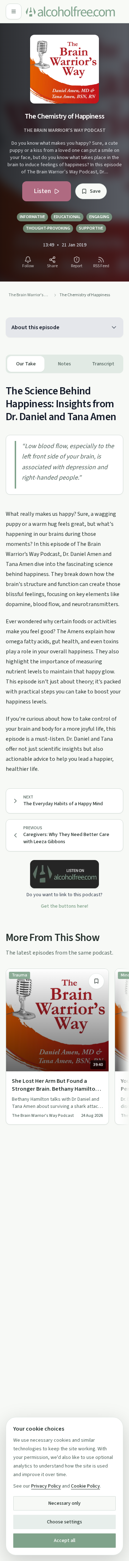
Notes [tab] (64, 364)
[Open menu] (14, 11)
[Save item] (96, 981)
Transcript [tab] (103, 364)
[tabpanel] (64, 573)
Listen (42, 191)
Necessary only (64, 1503)
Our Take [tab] (26, 364)
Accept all (64, 1540)
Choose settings (64, 1522)
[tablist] (64, 364)
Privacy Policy (46, 1486)
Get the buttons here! (64, 906)
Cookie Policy (85, 1486)
